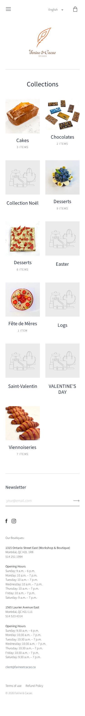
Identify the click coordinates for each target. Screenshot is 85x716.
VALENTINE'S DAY (62, 389)
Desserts (62, 201)
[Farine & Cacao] (42, 41)
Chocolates (62, 137)
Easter (62, 264)
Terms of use (13, 686)
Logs (62, 325)
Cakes (22, 140)
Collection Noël (23, 203)
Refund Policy (34, 686)
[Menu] (8, 9)
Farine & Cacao (23, 693)
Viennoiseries (22, 447)
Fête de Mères (22, 323)
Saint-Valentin (22, 386)
